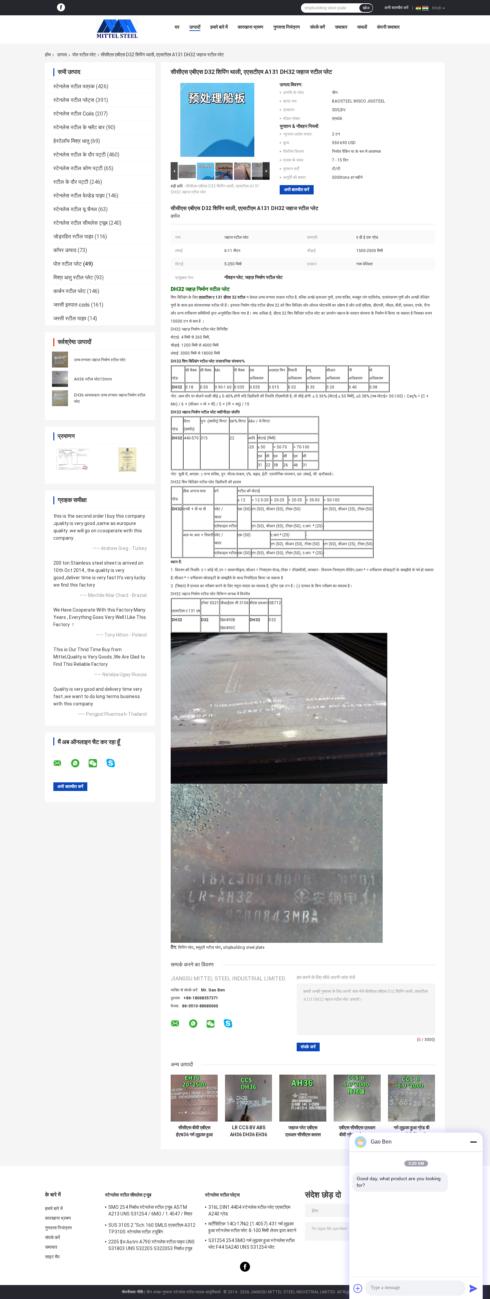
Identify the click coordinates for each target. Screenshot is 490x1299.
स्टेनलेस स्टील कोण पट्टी (78, 168)
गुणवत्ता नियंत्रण (286, 27)
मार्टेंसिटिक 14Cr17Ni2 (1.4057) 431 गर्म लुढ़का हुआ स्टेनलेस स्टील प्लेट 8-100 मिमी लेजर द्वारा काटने (252, 1227)
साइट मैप (52, 1256)
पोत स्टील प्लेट (84, 54)
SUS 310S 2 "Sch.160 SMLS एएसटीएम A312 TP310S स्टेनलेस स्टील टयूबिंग (152, 1228)
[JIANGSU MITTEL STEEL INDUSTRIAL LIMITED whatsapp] (79, 763)
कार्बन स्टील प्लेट (69, 291)
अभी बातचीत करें (396, 7)
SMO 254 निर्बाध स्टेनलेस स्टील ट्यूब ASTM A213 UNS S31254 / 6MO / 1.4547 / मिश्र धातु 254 (150, 1211)
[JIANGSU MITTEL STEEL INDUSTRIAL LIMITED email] (61, 763)
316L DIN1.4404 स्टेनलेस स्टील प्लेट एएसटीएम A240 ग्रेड (249, 1210)
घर (177, 27)
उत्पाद (62, 54)
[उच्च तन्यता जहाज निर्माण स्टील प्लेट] (60, 360)
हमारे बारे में (219, 27)
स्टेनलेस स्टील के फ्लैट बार (79, 127)
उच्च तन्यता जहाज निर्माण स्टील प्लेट (100, 360)
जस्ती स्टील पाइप (69, 318)
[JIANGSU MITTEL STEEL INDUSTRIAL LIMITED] (117, 29)
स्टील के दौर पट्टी (70, 182)
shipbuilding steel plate (243, 947)
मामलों (362, 27)
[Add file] (358, 1288)
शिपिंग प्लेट (186, 947)
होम (48, 54)
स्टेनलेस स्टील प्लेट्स (73, 100)
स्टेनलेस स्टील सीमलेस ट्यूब (80, 223)
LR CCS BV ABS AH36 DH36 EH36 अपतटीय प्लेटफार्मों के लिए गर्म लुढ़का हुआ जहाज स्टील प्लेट (248, 1131)
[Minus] (473, 1142)
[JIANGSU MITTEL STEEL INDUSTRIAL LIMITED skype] (114, 763)
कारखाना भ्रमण (250, 27)
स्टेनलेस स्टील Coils (73, 114)
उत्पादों (194, 27)
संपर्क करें (317, 27)
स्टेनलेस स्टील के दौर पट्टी (79, 154)
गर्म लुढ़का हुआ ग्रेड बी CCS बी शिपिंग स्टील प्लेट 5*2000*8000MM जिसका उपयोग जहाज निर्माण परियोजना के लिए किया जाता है (411, 1131)
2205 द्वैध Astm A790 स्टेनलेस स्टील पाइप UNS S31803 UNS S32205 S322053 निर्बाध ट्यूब (151, 1245)
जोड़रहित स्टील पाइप (73, 236)
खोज (366, 8)
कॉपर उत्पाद (64, 250)
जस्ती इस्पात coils (71, 305)
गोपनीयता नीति (132, 1292)
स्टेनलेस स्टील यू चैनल (75, 209)
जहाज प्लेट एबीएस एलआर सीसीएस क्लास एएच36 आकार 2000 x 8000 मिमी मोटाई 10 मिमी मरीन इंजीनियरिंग (303, 1131)
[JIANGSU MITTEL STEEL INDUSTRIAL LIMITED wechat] (97, 763)
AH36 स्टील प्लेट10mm (93, 379)
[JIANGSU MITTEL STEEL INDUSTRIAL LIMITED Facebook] (61, 7)
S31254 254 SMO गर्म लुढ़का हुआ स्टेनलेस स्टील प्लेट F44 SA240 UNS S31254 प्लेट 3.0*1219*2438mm (251, 1245)
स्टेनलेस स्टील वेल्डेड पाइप (79, 195)
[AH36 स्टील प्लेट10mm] (60, 379)
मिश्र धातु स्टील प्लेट (73, 277)
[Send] (473, 1288)
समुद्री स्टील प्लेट (208, 947)
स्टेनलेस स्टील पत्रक (74, 86)
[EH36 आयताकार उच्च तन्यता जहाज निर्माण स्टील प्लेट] (60, 398)
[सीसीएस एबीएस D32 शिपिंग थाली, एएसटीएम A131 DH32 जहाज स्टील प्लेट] (217, 121)
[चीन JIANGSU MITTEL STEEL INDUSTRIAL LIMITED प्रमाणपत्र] (72, 459)
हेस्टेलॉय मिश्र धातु (71, 141)
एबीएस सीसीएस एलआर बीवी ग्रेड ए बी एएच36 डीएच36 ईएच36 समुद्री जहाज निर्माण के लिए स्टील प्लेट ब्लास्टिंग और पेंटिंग (357, 1131)
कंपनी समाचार (388, 27)
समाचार (341, 27)
